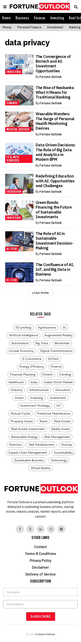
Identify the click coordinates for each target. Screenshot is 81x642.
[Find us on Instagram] (51, 529)
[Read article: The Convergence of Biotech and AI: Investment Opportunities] (19, 64)
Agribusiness (47, 327)
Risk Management (57, 437)
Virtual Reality (40, 468)
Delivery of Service (40, 574)
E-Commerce (31, 359)
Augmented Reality (58, 335)
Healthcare (16, 382)
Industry (16, 390)
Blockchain (62, 343)
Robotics (15, 445)
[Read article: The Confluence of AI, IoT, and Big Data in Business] (19, 272)
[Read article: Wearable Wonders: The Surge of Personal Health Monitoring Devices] (19, 122)
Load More (40, 292)
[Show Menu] (4, 6)
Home (6, 17)
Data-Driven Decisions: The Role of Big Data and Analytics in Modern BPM (56, 152)
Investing (57, 17)
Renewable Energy (24, 437)
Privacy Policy (40, 560)
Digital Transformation (56, 351)
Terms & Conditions (40, 553)
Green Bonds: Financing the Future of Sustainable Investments (54, 209)
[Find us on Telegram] (61, 529)
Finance (39, 17)
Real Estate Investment (28, 429)
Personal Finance (29, 27)
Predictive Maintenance (53, 413)
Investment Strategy (35, 405)
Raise (43, 421)
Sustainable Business (29, 460)
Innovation (62, 390)
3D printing (23, 327)
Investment (55, 27)
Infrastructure (39, 390)
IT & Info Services (12, 158)
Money (7, 27)
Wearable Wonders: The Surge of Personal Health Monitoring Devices (55, 121)
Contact (40, 547)
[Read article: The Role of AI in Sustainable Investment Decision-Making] (19, 241)
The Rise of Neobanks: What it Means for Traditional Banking (55, 92)
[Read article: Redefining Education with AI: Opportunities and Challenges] (19, 184)
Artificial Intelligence (23, 335)
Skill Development (41, 445)
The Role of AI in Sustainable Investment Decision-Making (54, 240)
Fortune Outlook (51, 77)
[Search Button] (75, 6)
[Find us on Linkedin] (41, 529)
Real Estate (62, 421)
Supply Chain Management (27, 452)
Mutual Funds (20, 413)
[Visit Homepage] (39, 6)
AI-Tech (11, 249)
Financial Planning (22, 374)
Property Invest (22, 421)
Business (22, 17)
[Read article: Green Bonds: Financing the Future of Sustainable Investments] (19, 210)
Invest (19, 398)
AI (64, 327)
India (33, 382)
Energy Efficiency (31, 366)
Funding (65, 374)
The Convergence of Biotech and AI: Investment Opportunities (53, 63)
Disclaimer (40, 567)
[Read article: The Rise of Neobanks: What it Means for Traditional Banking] (19, 95)
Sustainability (63, 452)
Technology (59, 460)
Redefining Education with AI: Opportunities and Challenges (55, 181)
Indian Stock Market (58, 382)
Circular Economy (21, 351)
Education (13, 191)
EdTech (53, 359)
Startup (66, 445)
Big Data (41, 343)
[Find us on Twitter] (30, 529)
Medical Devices (18, 129)
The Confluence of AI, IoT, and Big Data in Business (55, 269)
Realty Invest (60, 429)
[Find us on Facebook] (20, 529)
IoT (58, 405)
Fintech (47, 374)
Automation (20, 343)
